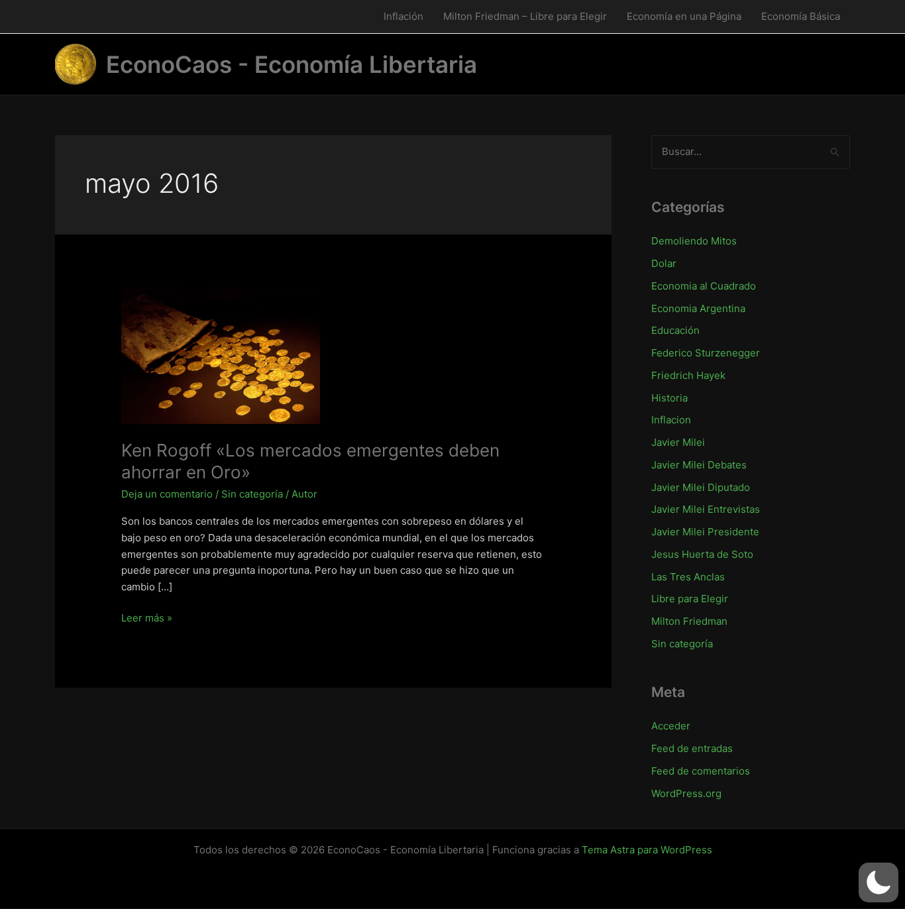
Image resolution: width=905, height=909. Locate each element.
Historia (669, 398)
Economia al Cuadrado (703, 286)
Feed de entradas (692, 748)
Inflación (403, 16)
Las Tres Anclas (688, 576)
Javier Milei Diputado (700, 487)
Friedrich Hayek (688, 375)
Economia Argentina (698, 308)
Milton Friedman (689, 621)
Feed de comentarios (700, 771)
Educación (675, 330)
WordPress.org (686, 793)
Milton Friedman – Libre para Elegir (525, 16)
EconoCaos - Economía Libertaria (291, 64)
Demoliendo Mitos (694, 241)
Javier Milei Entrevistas (705, 509)
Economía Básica (800, 16)
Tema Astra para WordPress (647, 849)
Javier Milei (678, 442)
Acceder (670, 726)
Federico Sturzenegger (705, 353)
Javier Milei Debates (699, 464)
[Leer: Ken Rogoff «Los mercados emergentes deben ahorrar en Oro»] (220, 354)
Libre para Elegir (689, 598)
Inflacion (671, 419)
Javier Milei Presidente (705, 531)
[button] (878, 882)
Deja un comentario (167, 494)
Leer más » (146, 619)
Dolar (663, 263)
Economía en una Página (684, 16)
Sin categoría (252, 494)
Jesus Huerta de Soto (702, 554)
